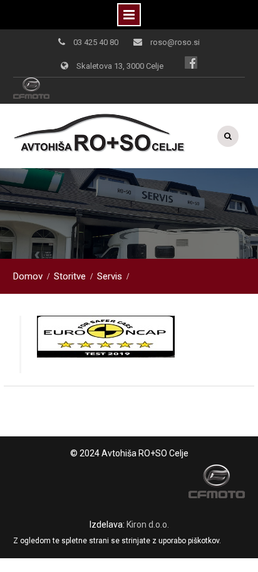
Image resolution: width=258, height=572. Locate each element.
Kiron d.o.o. (147, 524)
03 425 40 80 (95, 42)
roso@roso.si (175, 42)
